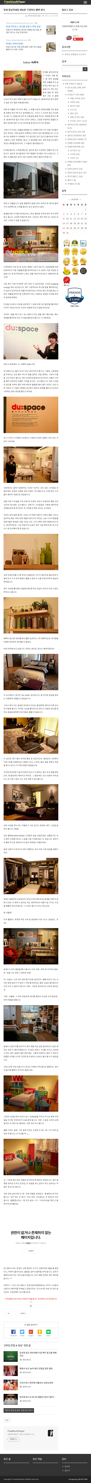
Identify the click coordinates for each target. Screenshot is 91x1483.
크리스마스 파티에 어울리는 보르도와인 (36, 1383)
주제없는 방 (73, 184)
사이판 (75, 154)
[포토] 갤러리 (74, 169)
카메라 (75, 102)
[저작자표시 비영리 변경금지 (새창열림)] (30, 1313)
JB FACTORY (82, 1479)
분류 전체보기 (73, 84)
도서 (73, 110)
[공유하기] (11, 1313)
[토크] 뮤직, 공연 (76, 132)
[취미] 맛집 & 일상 (34, 16)
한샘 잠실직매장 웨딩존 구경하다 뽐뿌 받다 (24, 10)
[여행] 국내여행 (75, 143)
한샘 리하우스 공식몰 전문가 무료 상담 (23, 26)
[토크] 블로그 (74, 176)
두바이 (74, 158)
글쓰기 (67, 1471)
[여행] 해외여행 (75, 147)
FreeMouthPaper (16, 1431)
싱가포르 (75, 151)
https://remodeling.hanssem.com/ (20, 23)
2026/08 (74, 199)
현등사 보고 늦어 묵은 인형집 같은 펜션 (36, 1369)
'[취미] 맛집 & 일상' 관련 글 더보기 (19, 1410)
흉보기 (71, 180)
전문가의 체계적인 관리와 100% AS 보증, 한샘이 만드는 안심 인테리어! (24, 31)
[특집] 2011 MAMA (76, 139)
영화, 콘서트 (77, 117)
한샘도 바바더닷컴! (14, 44)
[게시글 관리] (14, 1313)
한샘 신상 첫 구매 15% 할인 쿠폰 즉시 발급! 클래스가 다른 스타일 (24, 48)
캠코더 (75, 106)
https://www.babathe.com (16, 40)
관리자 (67, 1467)
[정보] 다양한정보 (76, 136)
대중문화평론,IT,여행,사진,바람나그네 (21, 1434)
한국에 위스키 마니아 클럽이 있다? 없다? (37, 1397)
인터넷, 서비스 (78, 121)
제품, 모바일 (77, 98)
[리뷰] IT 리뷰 (75, 95)
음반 (74, 113)
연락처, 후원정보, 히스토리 (75, 54)
